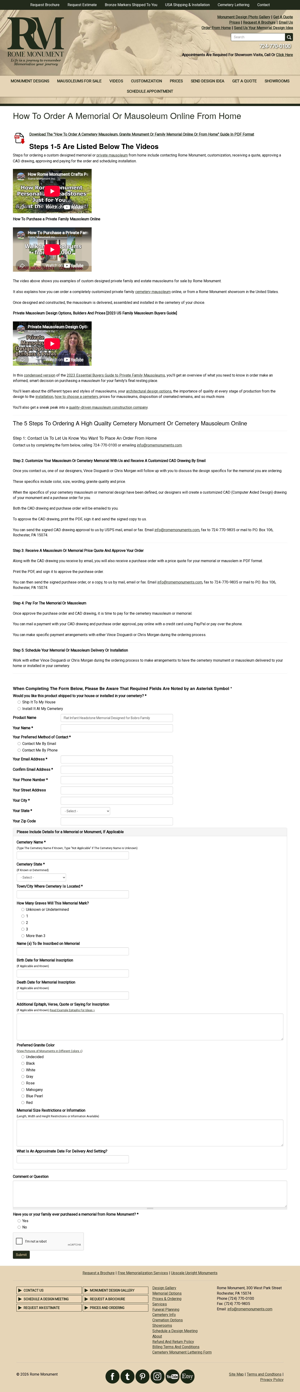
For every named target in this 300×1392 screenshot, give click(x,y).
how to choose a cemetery (76, 396)
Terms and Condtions (264, 1374)
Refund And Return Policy (173, 1341)
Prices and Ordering (107, 1308)
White (30, 1070)
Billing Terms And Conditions (175, 1347)
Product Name (24, 717)
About (157, 1336)
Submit (21, 1255)
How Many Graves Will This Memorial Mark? (53, 903)
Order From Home (216, 28)
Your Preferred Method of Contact (42, 737)
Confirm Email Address (33, 769)
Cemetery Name (31, 842)
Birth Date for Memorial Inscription (45, 960)
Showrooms (277, 81)
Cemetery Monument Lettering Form (182, 1352)
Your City (21, 800)
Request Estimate (82, 5)
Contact (263, 5)
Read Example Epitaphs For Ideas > (72, 1010)
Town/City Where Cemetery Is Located (50, 886)
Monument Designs (30, 81)
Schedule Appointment (150, 91)
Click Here (284, 55)
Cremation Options (167, 1320)
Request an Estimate (42, 1308)
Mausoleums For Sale (79, 81)
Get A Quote (283, 17)
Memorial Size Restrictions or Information (51, 1110)
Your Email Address (30, 759)
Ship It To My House (39, 702)
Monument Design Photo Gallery (243, 17)
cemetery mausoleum (153, 292)
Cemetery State (31, 864)
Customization (146, 81)
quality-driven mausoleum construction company (108, 407)
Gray (29, 1076)
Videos (116, 81)
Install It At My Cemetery (42, 708)
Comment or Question (31, 1176)
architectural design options (149, 391)
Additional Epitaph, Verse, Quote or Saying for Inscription (63, 1004)
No (24, 1227)
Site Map (236, 1374)
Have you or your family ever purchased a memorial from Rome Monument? (76, 1214)
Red (29, 1102)
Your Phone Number (30, 780)
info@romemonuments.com (159, 445)
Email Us (286, 22)
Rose (30, 1083)
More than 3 (35, 936)
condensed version (39, 375)
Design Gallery (164, 1288)
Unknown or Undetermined (47, 909)
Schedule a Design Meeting (46, 1299)
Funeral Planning (165, 1309)
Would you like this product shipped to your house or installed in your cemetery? (79, 696)
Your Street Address (29, 790)
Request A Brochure (259, 22)
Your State (22, 811)
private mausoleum (112, 155)
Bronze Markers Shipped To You (131, 5)
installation (44, 396)
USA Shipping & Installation (187, 5)
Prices (234, 22)
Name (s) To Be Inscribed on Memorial (48, 943)
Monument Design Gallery (112, 1290)
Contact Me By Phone (40, 750)
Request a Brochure (98, 1273)
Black (30, 1063)
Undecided (35, 1057)
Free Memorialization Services (143, 1273)
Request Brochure (45, 5)
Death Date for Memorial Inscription (46, 982)
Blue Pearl (34, 1096)
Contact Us (34, 1290)
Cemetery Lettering (233, 5)
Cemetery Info (164, 1314)
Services (159, 1304)
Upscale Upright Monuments (194, 1273)
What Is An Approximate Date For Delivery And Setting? (62, 1151)
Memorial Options (167, 1293)
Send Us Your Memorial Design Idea (263, 28)
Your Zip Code (24, 821)
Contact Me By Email (39, 743)
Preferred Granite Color (36, 1045)
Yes (25, 1221)
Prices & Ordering (166, 1299)
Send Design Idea (207, 81)
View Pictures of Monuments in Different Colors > (50, 1051)
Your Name (23, 728)
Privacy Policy (272, 1379)
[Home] (75, 42)
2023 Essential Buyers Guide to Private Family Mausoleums (116, 375)
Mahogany (34, 1089)
